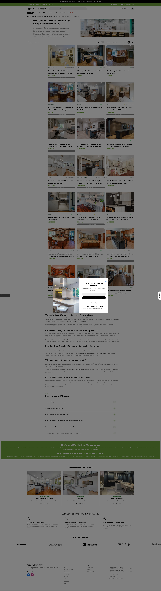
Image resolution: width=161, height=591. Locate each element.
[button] (5, 295)
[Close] (106, 280)
